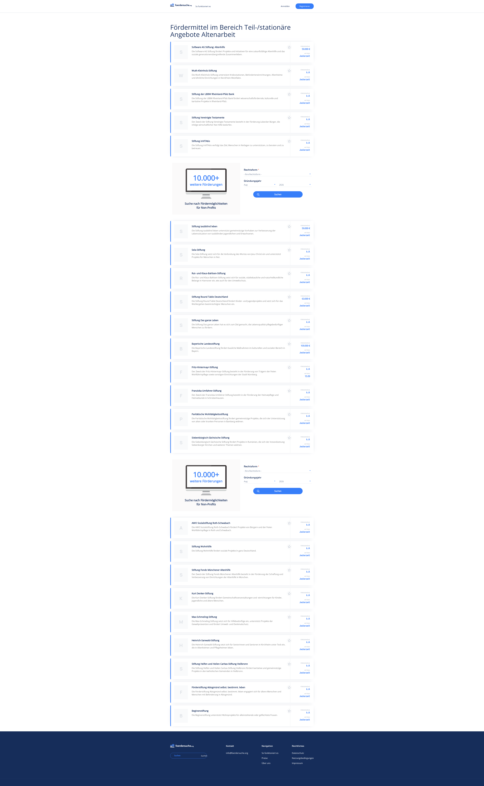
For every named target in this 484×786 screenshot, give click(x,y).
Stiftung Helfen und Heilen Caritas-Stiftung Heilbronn (220, 663)
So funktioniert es (203, 6)
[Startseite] (182, 5)
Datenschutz (298, 753)
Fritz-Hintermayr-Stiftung (205, 367)
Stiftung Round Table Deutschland (210, 296)
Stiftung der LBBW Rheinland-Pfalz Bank (213, 94)
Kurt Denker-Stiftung (202, 593)
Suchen (277, 194)
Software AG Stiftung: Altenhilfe (208, 47)
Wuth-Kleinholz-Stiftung (204, 70)
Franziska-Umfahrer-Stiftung (206, 390)
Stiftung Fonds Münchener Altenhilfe (211, 569)
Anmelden (285, 6)
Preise (265, 758)
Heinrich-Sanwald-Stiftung (205, 640)
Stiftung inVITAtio (201, 141)
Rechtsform (251, 169)
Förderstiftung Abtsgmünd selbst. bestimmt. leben (218, 687)
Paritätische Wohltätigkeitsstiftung (210, 414)
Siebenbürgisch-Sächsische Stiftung (210, 437)
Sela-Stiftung (198, 249)
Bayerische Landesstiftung (206, 343)
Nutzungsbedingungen (303, 758)
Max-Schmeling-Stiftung (204, 616)
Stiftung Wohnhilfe (201, 546)
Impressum (297, 763)
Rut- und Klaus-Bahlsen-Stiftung (208, 273)
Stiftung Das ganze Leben (205, 320)
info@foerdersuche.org (237, 753)
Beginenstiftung (200, 710)
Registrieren (304, 6)
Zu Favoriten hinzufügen (289, 47)
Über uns (266, 763)
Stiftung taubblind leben (204, 226)
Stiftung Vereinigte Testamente (208, 117)
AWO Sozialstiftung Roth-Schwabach (211, 522)
